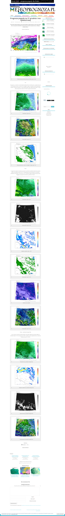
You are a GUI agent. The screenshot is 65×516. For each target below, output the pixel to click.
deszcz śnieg (22, 463)
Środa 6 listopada (50, 27)
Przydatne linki (32, 4)
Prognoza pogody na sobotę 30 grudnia (15, 509)
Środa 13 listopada (50, 19)
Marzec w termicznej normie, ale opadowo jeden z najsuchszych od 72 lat (14, 475)
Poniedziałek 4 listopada (50, 34)
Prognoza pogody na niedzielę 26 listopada (15, 456)
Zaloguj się (48, 111)
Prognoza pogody (25, 15)
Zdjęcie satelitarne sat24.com (48, 67)
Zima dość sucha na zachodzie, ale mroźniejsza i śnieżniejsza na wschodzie (25, 475)
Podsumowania (33, 15)
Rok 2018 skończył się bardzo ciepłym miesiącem (35, 475)
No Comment (52, 24)
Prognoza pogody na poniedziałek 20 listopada (36, 456)
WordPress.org (49, 115)
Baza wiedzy (24, 4)
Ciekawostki (40, 15)
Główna (12, 15)
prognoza (28, 463)
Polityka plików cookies (14, 514)
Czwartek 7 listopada (50, 23)
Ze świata (45, 15)
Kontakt (38, 4)
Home (12, 4)
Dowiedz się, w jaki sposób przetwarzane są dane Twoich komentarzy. (31, 505)
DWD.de (49, 81)
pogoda (25, 463)
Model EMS (17, 4)
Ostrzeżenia (51, 15)
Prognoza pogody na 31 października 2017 (25, 456)
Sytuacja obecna (18, 15)
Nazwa (33, 496)
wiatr (30, 463)
